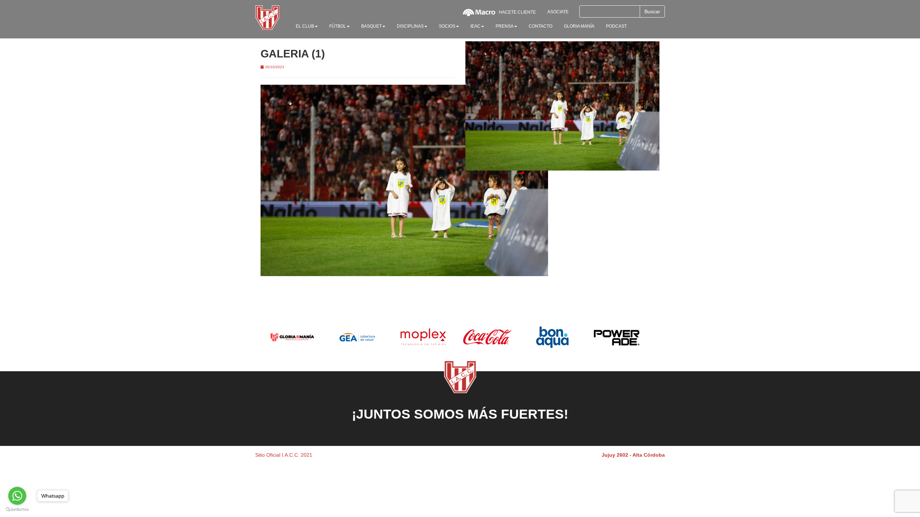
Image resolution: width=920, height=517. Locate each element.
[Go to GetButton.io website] (17, 509)
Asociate (558, 11)
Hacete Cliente (517, 12)
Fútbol (337, 26)
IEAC (475, 26)
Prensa (505, 26)
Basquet (371, 26)
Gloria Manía (579, 26)
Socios (447, 26)
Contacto (540, 26)
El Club (305, 26)
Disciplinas (410, 26)
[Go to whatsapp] (17, 496)
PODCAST (616, 26)
